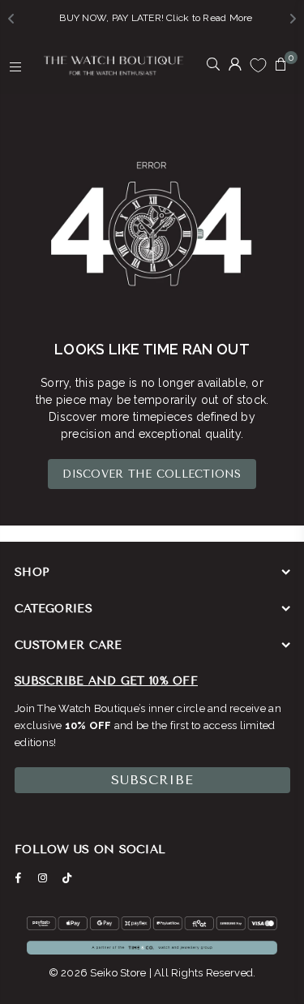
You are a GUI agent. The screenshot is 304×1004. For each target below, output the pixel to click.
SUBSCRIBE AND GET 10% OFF (106, 681)
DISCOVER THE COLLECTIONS (151, 474)
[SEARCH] (214, 66)
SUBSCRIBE (152, 779)
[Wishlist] (258, 65)
